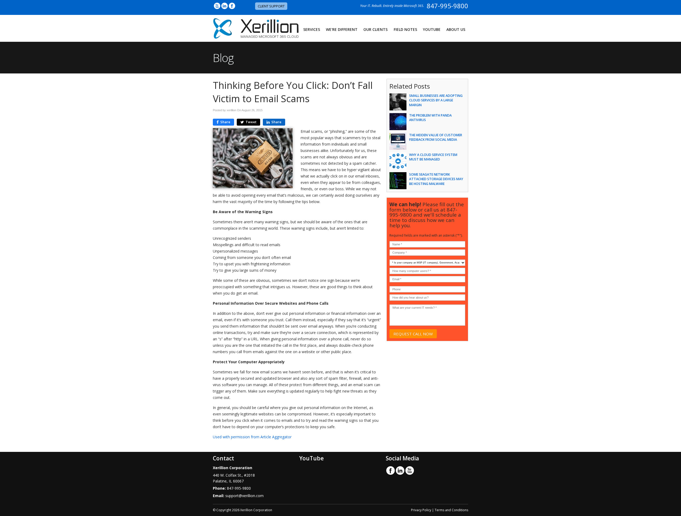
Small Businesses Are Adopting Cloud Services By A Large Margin (436, 100)
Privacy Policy (421, 510)
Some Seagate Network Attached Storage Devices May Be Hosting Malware (436, 179)
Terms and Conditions (451, 510)
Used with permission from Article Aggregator (252, 436)
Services (311, 29)
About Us (455, 29)
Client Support (271, 6)
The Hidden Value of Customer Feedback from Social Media (435, 137)
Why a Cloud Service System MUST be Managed (433, 157)
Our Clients (375, 29)
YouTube (432, 29)
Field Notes (405, 29)
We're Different (342, 29)
